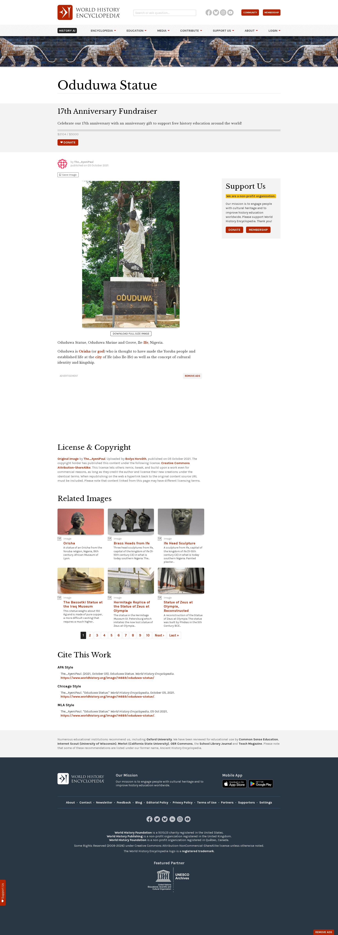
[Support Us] (3, 893)
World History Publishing (125, 836)
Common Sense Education (258, 739)
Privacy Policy (182, 802)
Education (135, 30)
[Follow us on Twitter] (157, 821)
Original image (68, 459)
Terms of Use (207, 802)
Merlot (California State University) (143, 743)
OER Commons (182, 743)
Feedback (124, 802)
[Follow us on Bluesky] (165, 821)
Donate (234, 230)
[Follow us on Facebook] (150, 821)
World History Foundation (133, 832)
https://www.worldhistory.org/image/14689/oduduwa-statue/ (107, 678)
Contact (85, 802)
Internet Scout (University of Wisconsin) (87, 743)
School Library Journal (216, 743)
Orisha (85, 351)
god (100, 351)
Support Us (222, 30)
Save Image (67, 175)
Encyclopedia (102, 30)
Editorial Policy (157, 802)
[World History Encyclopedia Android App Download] (261, 784)
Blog (138, 802)
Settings (265, 802)
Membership (258, 230)
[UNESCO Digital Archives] (169, 879)
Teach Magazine (250, 743)
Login (273, 30)
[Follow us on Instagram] (180, 821)
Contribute (189, 30)
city (98, 357)
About (250, 30)
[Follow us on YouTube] (188, 821)
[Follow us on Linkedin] (172, 821)
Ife (146, 342)
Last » (174, 635)
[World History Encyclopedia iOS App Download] (234, 784)
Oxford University (159, 739)
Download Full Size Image (131, 333)
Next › (159, 635)
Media (161, 30)
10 (148, 635)
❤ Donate (68, 142)
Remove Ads (192, 375)
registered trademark (198, 851)
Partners (227, 802)
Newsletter (104, 802)
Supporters (246, 802)
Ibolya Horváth (135, 459)
